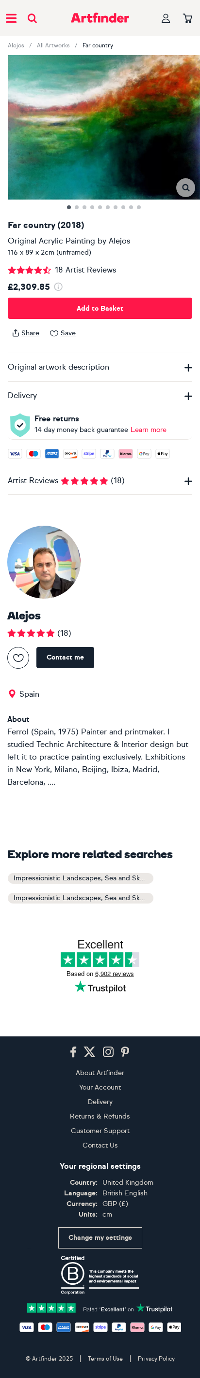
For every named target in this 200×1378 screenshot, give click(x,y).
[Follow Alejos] (18, 658)
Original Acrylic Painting (51, 240)
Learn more (149, 430)
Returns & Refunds (100, 1116)
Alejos (16, 45)
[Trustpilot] (100, 1307)
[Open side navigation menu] (11, 18)
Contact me (65, 657)
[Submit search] (32, 18)
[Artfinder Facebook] (73, 1052)
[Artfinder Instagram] (108, 1052)
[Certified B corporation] (100, 1275)
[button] (185, 187)
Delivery (100, 1102)
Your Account (100, 1087)
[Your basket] (187, 18)
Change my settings (100, 1238)
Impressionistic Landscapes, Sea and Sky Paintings (83, 898)
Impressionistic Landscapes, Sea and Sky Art (83, 878)
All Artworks (53, 45)
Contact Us (100, 1145)
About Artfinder (100, 1073)
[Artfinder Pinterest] (125, 1052)
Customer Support (100, 1131)
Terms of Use (105, 1358)
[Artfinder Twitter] (89, 1052)
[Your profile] (166, 18)
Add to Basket (100, 308)
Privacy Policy (156, 1358)
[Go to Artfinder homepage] (100, 18)
